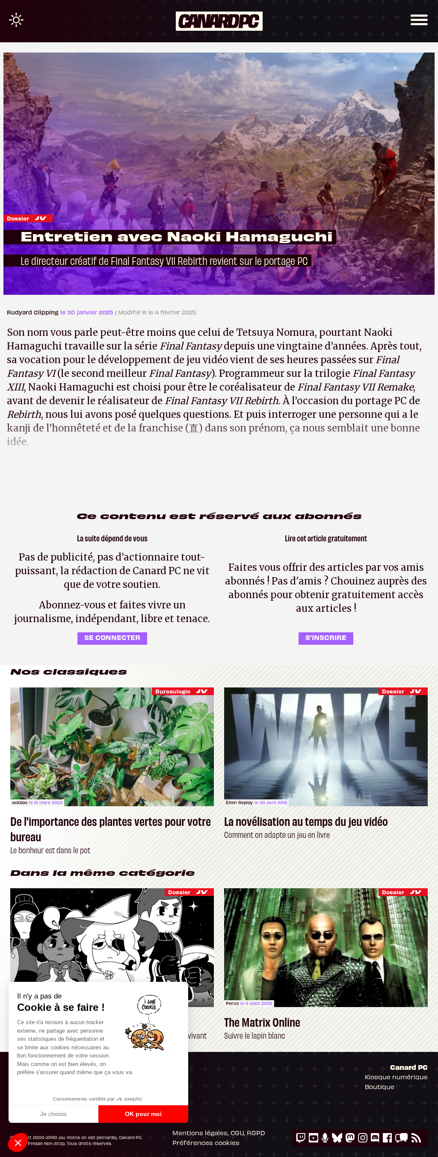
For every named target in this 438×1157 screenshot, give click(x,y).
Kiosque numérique (396, 1077)
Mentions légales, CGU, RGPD (218, 1132)
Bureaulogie (172, 691)
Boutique (379, 1086)
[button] (18, 1142)
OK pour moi (143, 1113)
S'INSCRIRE (325, 637)
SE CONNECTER (112, 637)
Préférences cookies (206, 1142)
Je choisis (53, 1113)
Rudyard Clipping (33, 312)
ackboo (19, 802)
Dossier (18, 218)
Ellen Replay (239, 802)
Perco (232, 1003)
